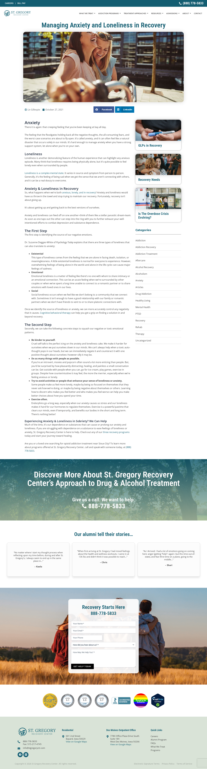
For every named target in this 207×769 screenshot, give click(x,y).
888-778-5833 (103, 613)
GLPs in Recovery (150, 145)
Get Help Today (82, 666)
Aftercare (140, 260)
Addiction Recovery (145, 247)
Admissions (171, 13)
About (185, 13)
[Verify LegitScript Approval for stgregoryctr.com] (157, 700)
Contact (198, 13)
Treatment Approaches (135, 13)
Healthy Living (142, 300)
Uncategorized (143, 340)
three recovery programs (116, 432)
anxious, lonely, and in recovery (79, 192)
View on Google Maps (76, 741)
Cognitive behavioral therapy (55, 312)
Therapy (139, 333)
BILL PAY (21, 3)
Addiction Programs (108, 13)
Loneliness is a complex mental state (44, 173)
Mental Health (142, 307)
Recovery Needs (149, 180)
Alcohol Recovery (144, 267)
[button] (104, 109)
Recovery (140, 320)
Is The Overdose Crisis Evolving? (153, 215)
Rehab (138, 327)
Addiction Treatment (146, 253)
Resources (156, 13)
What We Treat (86, 13)
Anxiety (139, 280)
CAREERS (10, 3)
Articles (139, 287)
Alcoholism (141, 273)
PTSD (138, 313)
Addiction (140, 240)
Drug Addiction (143, 293)
